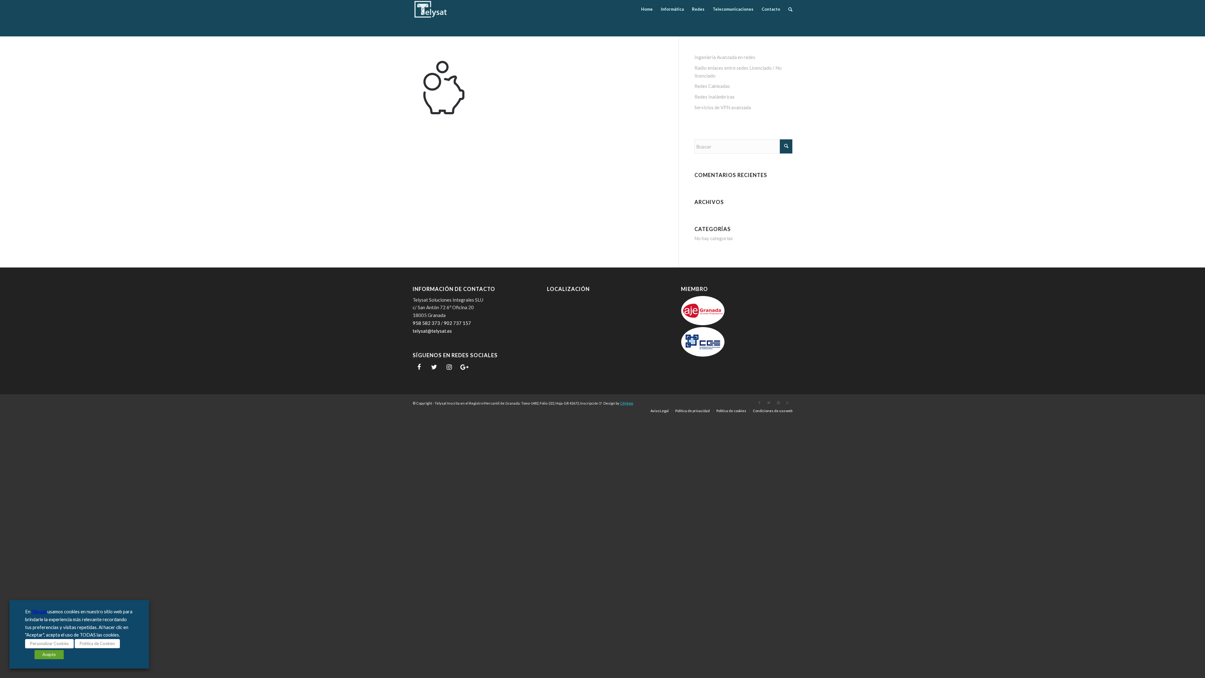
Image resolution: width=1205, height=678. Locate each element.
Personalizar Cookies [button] (49, 643)
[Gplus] (787, 402)
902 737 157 (457, 323)
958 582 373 (426, 323)
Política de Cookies (97, 643)
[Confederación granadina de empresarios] (703, 355)
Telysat (39, 611)
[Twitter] (434, 367)
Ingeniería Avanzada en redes (724, 57)
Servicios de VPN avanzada (722, 107)
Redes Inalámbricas (714, 97)
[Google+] (464, 367)
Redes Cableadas (712, 86)
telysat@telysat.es (432, 331)
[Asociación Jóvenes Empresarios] (703, 323)
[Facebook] (419, 367)
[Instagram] (449, 367)
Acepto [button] (49, 654)
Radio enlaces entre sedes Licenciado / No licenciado (738, 71)
